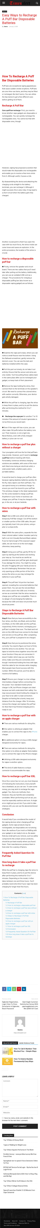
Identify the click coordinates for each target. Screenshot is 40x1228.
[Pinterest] (19, 989)
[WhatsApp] (14, 989)
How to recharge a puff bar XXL (18, 926)
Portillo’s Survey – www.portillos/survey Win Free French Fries (19, 1155)
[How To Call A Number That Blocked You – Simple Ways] (7, 1051)
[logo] (20, 3)
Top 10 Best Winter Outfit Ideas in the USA (17, 1181)
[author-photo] (20, 1027)
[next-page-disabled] (7, 1069)
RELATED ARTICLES (10, 1043)
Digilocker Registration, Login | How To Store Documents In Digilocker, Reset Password (10, 1005)
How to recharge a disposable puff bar (21, 905)
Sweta (6, 26)
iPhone (34, 732)
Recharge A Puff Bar (14, 902)
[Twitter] (9, 989)
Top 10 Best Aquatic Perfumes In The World (18, 1150)
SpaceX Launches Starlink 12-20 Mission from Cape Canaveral (19, 1191)
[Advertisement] (20, 49)
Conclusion (11, 929)
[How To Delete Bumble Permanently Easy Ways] (7, 1061)
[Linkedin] (24, 989)
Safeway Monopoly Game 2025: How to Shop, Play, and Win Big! (20, 1175)
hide (23, 893)
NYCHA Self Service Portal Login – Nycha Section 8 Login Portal (20, 1168)
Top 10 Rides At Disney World (13, 1140)
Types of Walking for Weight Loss (14, 1145)
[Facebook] (4, 989)
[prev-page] (3, 1069)
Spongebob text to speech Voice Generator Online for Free (20, 1162)
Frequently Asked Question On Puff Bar (21, 931)
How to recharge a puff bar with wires (20, 913)
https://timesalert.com (20, 1033)
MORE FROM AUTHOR (26, 1043)
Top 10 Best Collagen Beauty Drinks (15, 1186)
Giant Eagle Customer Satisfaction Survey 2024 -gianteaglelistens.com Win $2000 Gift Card (29, 1005)
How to (4, 11)
